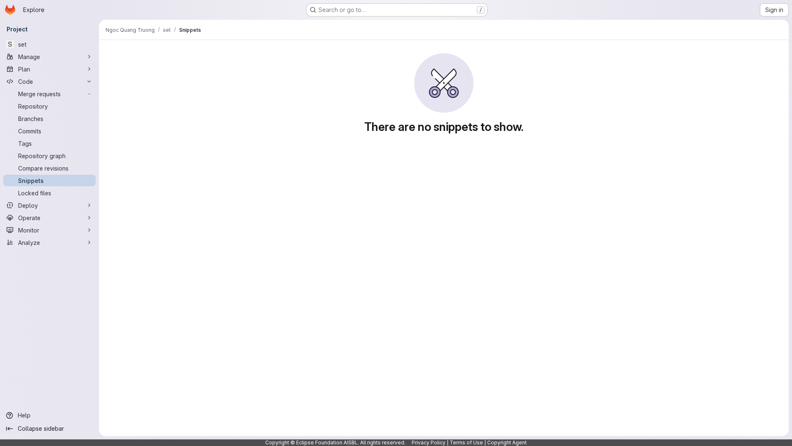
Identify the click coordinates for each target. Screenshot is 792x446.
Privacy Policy (429, 442)
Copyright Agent (507, 442)
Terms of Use (466, 442)
